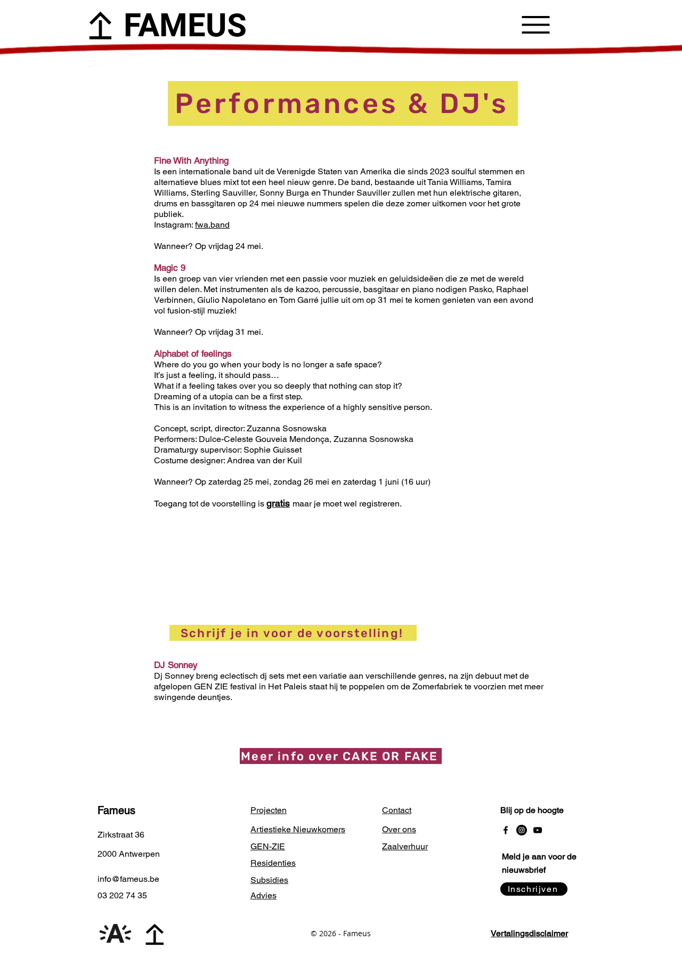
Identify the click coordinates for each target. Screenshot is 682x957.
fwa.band (212, 225)
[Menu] (536, 24)
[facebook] (505, 830)
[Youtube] (537, 830)
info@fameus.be (128, 879)
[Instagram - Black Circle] (521, 830)
